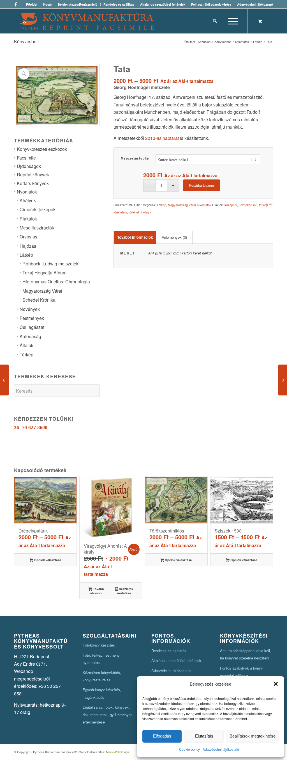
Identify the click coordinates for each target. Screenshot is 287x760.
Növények (30, 309)
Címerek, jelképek (37, 209)
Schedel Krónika (38, 300)
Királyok (28, 200)
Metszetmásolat (135, 158)
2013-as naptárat (162, 138)
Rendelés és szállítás (118, 4)
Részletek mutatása (125, 591)
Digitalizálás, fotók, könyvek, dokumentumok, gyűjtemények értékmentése (108, 714)
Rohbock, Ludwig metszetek (50, 263)
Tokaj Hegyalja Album (44, 272)
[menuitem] (31, 4)
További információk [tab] (135, 237)
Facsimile (26, 157)
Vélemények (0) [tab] (174, 237)
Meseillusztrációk (37, 227)
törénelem (120, 212)
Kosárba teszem (201, 185)
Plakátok (28, 218)
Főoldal (31, 4)
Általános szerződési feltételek (162, 4)
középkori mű (248, 204)
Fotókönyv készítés (99, 645)
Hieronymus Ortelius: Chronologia (56, 281)
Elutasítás (204, 736)
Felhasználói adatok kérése (211, 4)
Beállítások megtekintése (253, 736)
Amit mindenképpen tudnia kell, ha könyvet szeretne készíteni (245, 654)
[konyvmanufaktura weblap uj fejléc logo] (86, 21)
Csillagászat (32, 327)
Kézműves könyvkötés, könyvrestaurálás (102, 676)
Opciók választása (47, 560)
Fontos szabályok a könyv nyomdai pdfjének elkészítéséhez (241, 675)
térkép (263, 204)
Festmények (32, 318)
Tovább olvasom (97, 591)
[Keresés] (214, 21)
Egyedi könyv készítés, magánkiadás (102, 693)
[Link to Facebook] (15, 4)
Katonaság (30, 336)
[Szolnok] (4, 380)
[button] (276, 684)
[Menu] (231, 21)
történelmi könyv (140, 212)
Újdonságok (29, 166)
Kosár (47, 4)
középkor (230, 204)
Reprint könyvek (33, 174)
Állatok (26, 345)
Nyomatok (27, 191)
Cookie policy (189, 749)
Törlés (268, 204)
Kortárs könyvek (33, 183)
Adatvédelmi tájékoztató (221, 749)
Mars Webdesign (117, 752)
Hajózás (28, 246)
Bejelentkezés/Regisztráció (78, 4)
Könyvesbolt (26, 41)
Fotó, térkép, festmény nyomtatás (101, 658)
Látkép (26, 255)
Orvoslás (28, 236)
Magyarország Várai (42, 291)
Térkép (26, 354)
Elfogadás (162, 736)
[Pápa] (282, 380)
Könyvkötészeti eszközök (42, 149)
